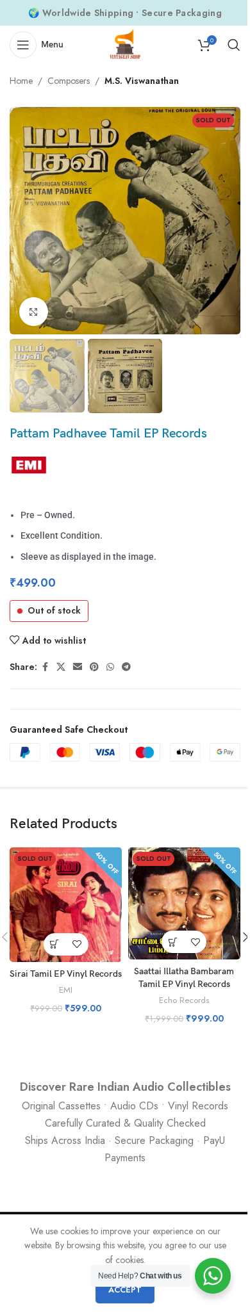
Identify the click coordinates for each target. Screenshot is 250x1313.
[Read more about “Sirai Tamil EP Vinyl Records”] (55, 944)
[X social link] (61, 667)
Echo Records (184, 1000)
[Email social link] (77, 667)
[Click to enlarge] (33, 311)
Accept (125, 1290)
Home (21, 80)
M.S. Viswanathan (141, 80)
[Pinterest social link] (94, 667)
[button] (22, 221)
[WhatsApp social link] (110, 667)
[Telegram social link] (126, 667)
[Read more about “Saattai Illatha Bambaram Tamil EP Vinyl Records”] (173, 942)
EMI (65, 990)
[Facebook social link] (45, 667)
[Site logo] (125, 43)
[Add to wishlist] (77, 944)
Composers (68, 80)
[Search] (234, 45)
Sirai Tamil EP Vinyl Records (66, 973)
